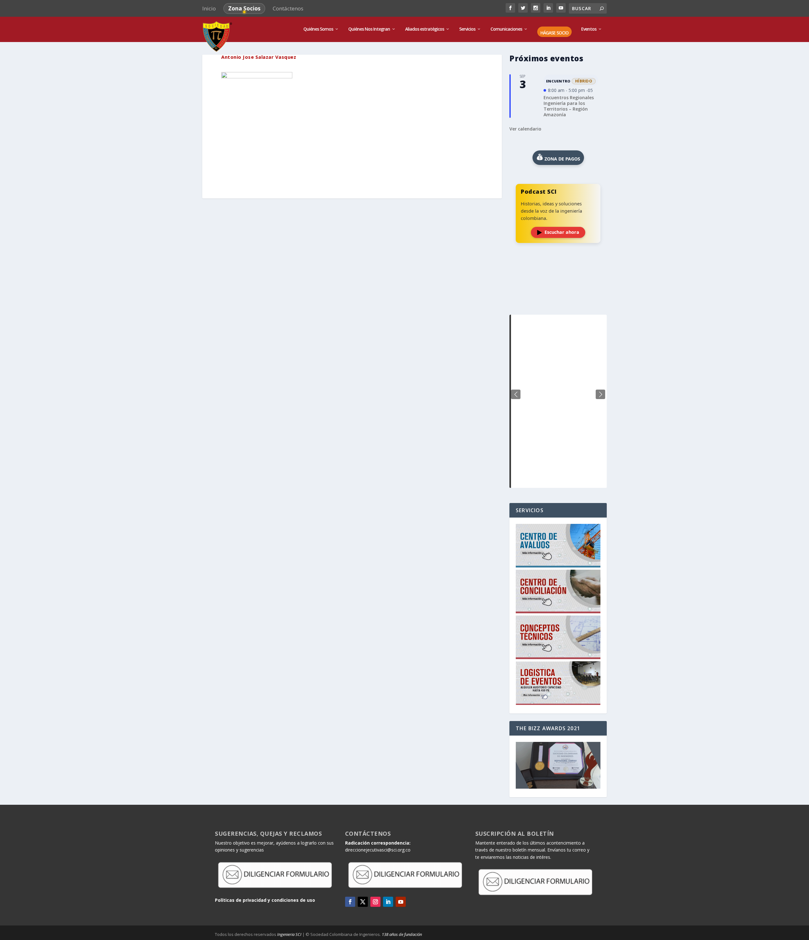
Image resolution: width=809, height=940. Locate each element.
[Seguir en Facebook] (350, 902)
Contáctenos (288, 8)
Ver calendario (525, 129)
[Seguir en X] (363, 902)
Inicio (209, 8)
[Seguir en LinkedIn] (388, 902)
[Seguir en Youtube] (401, 902)
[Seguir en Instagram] (375, 902)
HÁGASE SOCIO (554, 33)
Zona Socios (244, 8)
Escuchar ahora (561, 232)
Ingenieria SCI (289, 934)
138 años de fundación (402, 934)
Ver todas (558, 299)
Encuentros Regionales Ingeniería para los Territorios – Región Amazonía (569, 106)
